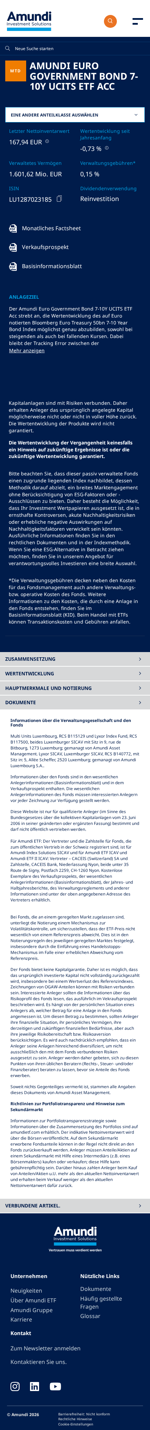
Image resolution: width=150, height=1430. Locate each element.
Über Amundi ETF (33, 1300)
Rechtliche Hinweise (75, 1418)
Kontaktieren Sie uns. (38, 1362)
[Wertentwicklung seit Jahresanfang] (106, 147)
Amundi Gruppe (31, 1310)
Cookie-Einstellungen (75, 1424)
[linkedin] (34, 1387)
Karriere (21, 1319)
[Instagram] (15, 1387)
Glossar (90, 1316)
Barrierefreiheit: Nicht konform (84, 1414)
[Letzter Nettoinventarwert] (46, 141)
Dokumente (95, 1289)
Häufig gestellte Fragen (101, 1302)
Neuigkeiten (26, 1290)
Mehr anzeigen (27, 350)
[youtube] (55, 1387)
